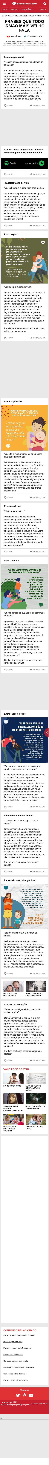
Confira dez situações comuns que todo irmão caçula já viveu (23, 661)
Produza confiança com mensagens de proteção (23, 1052)
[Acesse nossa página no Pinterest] (24, 1395)
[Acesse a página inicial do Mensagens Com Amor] (24, 3)
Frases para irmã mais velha (15, 1380)
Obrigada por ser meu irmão (15, 1361)
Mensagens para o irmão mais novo (18, 1367)
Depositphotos (24, 1405)
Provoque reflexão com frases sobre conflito (21, 863)
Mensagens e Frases (24, 16)
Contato (35, 1403)
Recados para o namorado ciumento (19, 1335)
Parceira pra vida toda (12, 1342)
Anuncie (44, 1403)
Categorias (7, 16)
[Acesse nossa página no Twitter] (18, 1395)
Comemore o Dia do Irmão (14, 1374)
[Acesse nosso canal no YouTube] (31, 1395)
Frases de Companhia (13, 1354)
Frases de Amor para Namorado (17, 1348)
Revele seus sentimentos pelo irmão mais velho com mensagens (24, 329)
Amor (39, 16)
